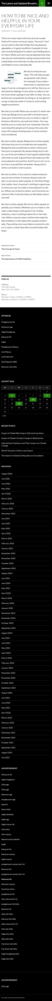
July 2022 (5, 698)
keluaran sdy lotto (9, 367)
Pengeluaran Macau (9, 347)
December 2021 (8, 732)
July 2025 (5, 518)
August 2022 (6, 693)
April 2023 (6, 653)
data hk (4, 804)
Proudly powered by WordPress (13, 998)
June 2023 (5, 643)
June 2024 (5, 583)
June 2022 (5, 703)
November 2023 (8, 618)
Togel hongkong (8, 332)
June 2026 (5, 483)
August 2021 (6, 752)
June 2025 (5, 523)
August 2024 (6, 573)
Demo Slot (5, 809)
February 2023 (7, 663)
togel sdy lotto (7, 959)
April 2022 (6, 713)
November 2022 (8, 678)
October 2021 (7, 742)
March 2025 (6, 538)
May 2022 (5, 708)
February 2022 (7, 722)
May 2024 (5, 588)
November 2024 (8, 558)
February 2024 (7, 603)
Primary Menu (48, 3)
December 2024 (8, 553)
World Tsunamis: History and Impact (17, 450)
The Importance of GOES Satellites (16, 257)
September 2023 (8, 628)
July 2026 (5, 478)
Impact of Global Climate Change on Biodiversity (22, 438)
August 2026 (6, 473)
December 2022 (8, 673)
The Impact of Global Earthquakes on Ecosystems (22, 455)
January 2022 (7, 727)
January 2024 (7, 608)
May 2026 (5, 488)
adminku (22, 31)
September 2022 (8, 688)
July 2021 (5, 757)
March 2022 (6, 717)
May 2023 (5, 648)
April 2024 (6, 593)
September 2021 (8, 747)
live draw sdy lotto (9, 949)
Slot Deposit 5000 (9, 362)
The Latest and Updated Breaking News (20, 3)
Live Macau (6, 352)
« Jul (4, 415)
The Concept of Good (10, 247)
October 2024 (7, 563)
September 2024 (8, 568)
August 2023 (6, 633)
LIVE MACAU (7, 357)
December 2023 (8, 613)
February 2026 (7, 503)
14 (33, 399)
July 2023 (5, 638)
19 (19, 403)
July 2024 (5, 578)
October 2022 (7, 683)
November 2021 (8, 737)
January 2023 (7, 668)
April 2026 (6, 493)
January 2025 (7, 548)
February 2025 (7, 543)
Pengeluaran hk (8, 322)
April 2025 (6, 533)
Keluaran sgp (7, 327)
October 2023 (7, 623)
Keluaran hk (6, 774)
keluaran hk (6, 337)
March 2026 (6, 498)
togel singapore (8, 779)
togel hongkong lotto (10, 954)
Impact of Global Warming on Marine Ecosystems (22, 433)
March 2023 (6, 658)
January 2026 (7, 508)
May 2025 (5, 528)
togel (3, 342)
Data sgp (5, 784)
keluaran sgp (6, 794)
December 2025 (8, 513)
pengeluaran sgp (8, 799)
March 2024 (6, 598)
